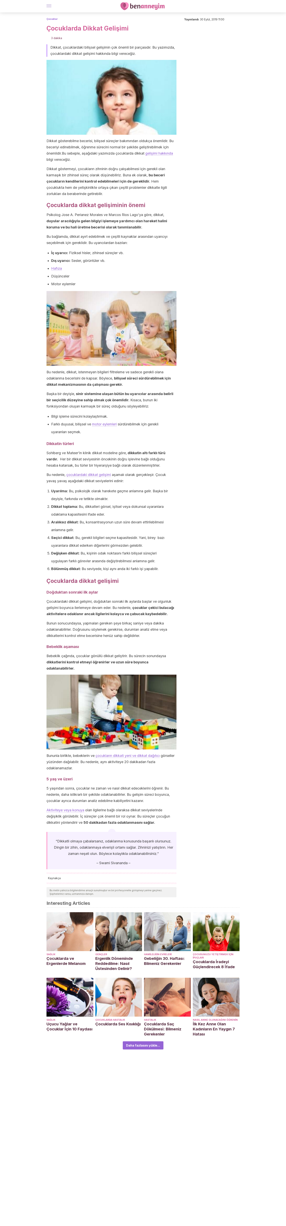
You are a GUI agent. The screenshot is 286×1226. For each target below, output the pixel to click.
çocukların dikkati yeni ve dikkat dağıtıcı (127, 756)
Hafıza (56, 268)
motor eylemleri (104, 424)
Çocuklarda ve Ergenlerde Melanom (66, 961)
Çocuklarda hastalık (110, 1019)
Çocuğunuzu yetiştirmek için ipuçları (213, 956)
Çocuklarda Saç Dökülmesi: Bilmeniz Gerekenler (162, 1029)
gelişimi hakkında (159, 153)
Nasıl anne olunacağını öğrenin (215, 1019)
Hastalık (150, 1019)
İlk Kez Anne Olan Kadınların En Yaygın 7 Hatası (214, 1029)
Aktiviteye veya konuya (65, 810)
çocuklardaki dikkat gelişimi (88, 475)
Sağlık (50, 954)
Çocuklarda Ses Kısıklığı (118, 1024)
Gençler (101, 954)
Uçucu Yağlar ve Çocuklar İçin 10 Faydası (69, 1026)
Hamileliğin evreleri (158, 954)
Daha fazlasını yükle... (143, 1045)
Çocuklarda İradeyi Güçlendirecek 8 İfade (214, 964)
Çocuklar (52, 18)
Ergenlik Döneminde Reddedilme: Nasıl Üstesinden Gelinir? (114, 963)
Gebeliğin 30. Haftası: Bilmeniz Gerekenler (164, 961)
